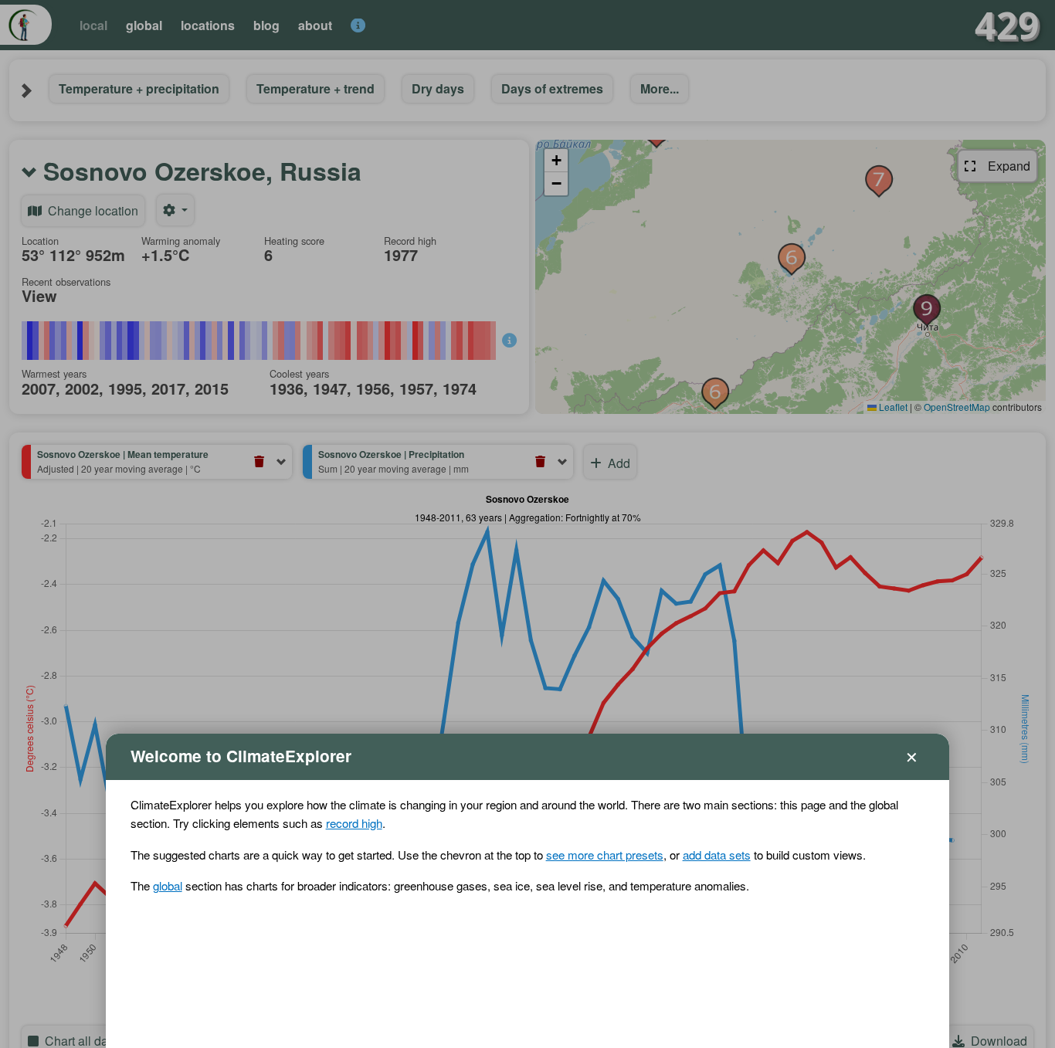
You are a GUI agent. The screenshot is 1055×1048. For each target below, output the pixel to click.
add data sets (717, 854)
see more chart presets (604, 854)
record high (354, 823)
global (167, 885)
